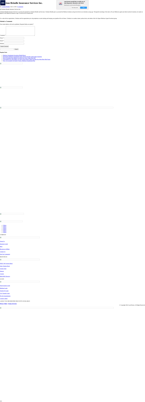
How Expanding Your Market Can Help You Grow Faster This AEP (19, 58)
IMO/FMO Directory (5, 276)
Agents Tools (3, 268)
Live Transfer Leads (5, 293)
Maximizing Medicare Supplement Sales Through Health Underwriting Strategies (22, 56)
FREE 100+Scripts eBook (6, 263)
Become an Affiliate (5, 249)
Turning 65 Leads (4, 290)
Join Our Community (5, 254)
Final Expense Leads (5, 285)
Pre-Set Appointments (5, 296)
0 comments (20, 6)
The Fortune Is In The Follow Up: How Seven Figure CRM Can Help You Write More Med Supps (26, 59)
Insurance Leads (4, 244)
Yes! (84, 7)
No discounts (75, 7)
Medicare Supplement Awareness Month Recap (14, 55)
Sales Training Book (5, 266)
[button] (3, 3)
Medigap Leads (3, 288)
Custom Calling (3, 298)
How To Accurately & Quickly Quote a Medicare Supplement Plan (19, 60)
